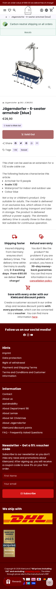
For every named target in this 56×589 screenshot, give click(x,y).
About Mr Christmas (14, 418)
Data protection (12, 358)
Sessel (24, 150)
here (34, 317)
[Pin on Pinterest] (26, 143)
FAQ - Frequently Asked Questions (22, 432)
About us (7, 399)
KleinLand (25, 568)
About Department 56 (15, 408)
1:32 (15, 150)
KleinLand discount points (17, 427)
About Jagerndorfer (14, 423)
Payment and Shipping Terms (19, 367)
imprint (6, 353)
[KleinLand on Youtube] (31, 335)
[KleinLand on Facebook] (24, 335)
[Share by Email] (37, 143)
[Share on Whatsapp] (32, 143)
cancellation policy (41, 280)
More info (27, 32)
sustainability (10, 403)
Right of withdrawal (13, 362)
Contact (7, 394)
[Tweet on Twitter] (21, 143)
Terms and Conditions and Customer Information (24, 374)
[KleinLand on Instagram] (28, 335)
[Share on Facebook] (15, 143)
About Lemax (10, 413)
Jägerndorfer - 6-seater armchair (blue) (31, 17)
